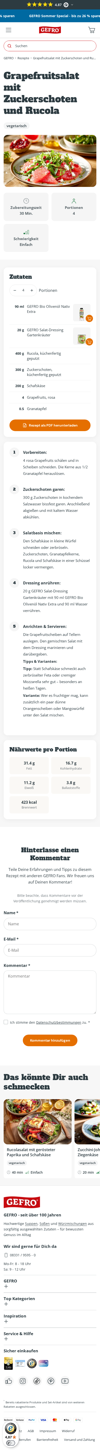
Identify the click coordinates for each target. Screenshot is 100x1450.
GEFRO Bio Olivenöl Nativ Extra (48, 309)
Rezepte (23, 58)
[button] (4, 4)
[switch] (10, 1443)
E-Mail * (11, 939)
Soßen (45, 1223)
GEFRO (9, 58)
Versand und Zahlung (79, 1439)
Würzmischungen (72, 1223)
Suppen (31, 1223)
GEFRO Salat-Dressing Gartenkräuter (45, 332)
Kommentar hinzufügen (50, 1040)
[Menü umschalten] (8, 30)
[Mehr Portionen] (32, 290)
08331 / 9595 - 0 (23, 1255)
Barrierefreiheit (47, 1439)
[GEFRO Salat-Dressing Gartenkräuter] (82, 336)
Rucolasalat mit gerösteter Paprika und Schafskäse (31, 1152)
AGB (31, 1431)
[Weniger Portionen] (15, 290)
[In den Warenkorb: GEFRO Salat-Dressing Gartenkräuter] (89, 342)
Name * (11, 912)
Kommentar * (17, 965)
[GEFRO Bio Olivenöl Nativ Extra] (82, 312)
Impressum (48, 1431)
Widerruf (68, 1431)
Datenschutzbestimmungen (58, 1022)
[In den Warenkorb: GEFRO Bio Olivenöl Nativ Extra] (89, 318)
